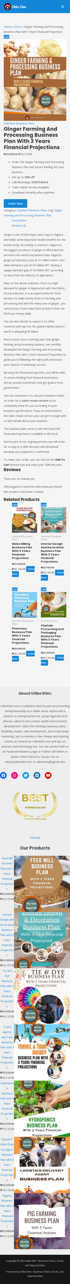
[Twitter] (25, 775)
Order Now (15, 203)
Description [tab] (19, 220)
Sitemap (35, 837)
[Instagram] (14, 775)
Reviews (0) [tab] (19, 225)
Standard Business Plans (19, 123)
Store (17, 26)
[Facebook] (3, 775)
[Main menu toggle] (62, 6)
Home (7, 26)
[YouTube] (48, 775)
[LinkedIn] (37, 775)
